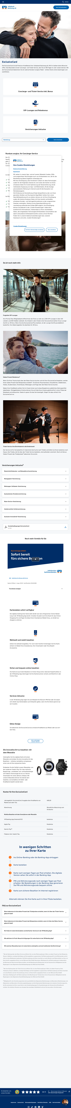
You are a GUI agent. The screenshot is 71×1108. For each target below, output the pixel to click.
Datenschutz (20, 1102)
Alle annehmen (52, 229)
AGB (50, 1102)
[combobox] (23, 140)
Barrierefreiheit (56, 1102)
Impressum (13, 1102)
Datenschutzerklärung (20, 169)
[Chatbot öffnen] (65, 1102)
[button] (35, 588)
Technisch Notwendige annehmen (34, 229)
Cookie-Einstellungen (20, 226)
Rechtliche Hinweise (43, 1102)
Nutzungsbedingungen (30, 1102)
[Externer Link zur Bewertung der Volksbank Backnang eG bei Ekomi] (69, 1092)
